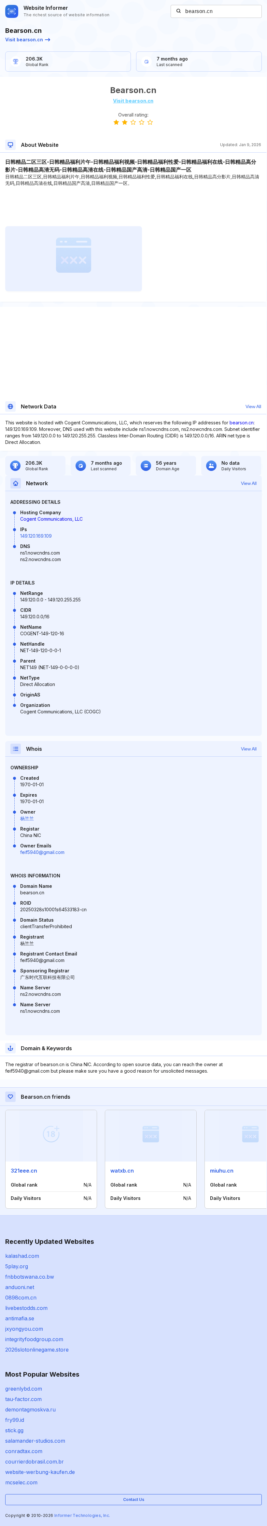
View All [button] (253, 406)
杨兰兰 (27, 818)
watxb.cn (122, 1170)
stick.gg (14, 1430)
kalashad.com (22, 1256)
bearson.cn (242, 422)
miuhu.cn (221, 1170)
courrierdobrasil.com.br (34, 1461)
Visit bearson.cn (24, 39)
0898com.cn (20, 1297)
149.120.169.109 (36, 536)
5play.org (16, 1266)
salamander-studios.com (35, 1440)
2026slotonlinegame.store (37, 1349)
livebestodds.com (26, 1308)
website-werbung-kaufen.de (40, 1472)
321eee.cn (24, 1170)
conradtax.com (23, 1451)
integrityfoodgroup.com (34, 1339)
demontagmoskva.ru (30, 1409)
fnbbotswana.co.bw (29, 1276)
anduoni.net (19, 1287)
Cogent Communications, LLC (51, 519)
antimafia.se (19, 1318)
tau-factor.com (23, 1399)
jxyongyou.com (24, 1329)
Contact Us (133, 1499)
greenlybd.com (23, 1388)
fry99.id (14, 1420)
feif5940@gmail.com (42, 852)
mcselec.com (21, 1482)
